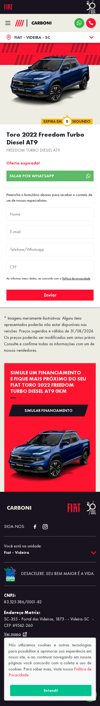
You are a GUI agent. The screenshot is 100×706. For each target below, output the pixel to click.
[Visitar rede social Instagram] (42, 526)
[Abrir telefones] (91, 23)
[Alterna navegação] (9, 23)
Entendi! (51, 690)
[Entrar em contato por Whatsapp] (79, 23)
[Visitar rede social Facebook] (32, 526)
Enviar (50, 295)
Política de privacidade (76, 278)
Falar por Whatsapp (32, 176)
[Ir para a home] (44, 23)
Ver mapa (12, 634)
